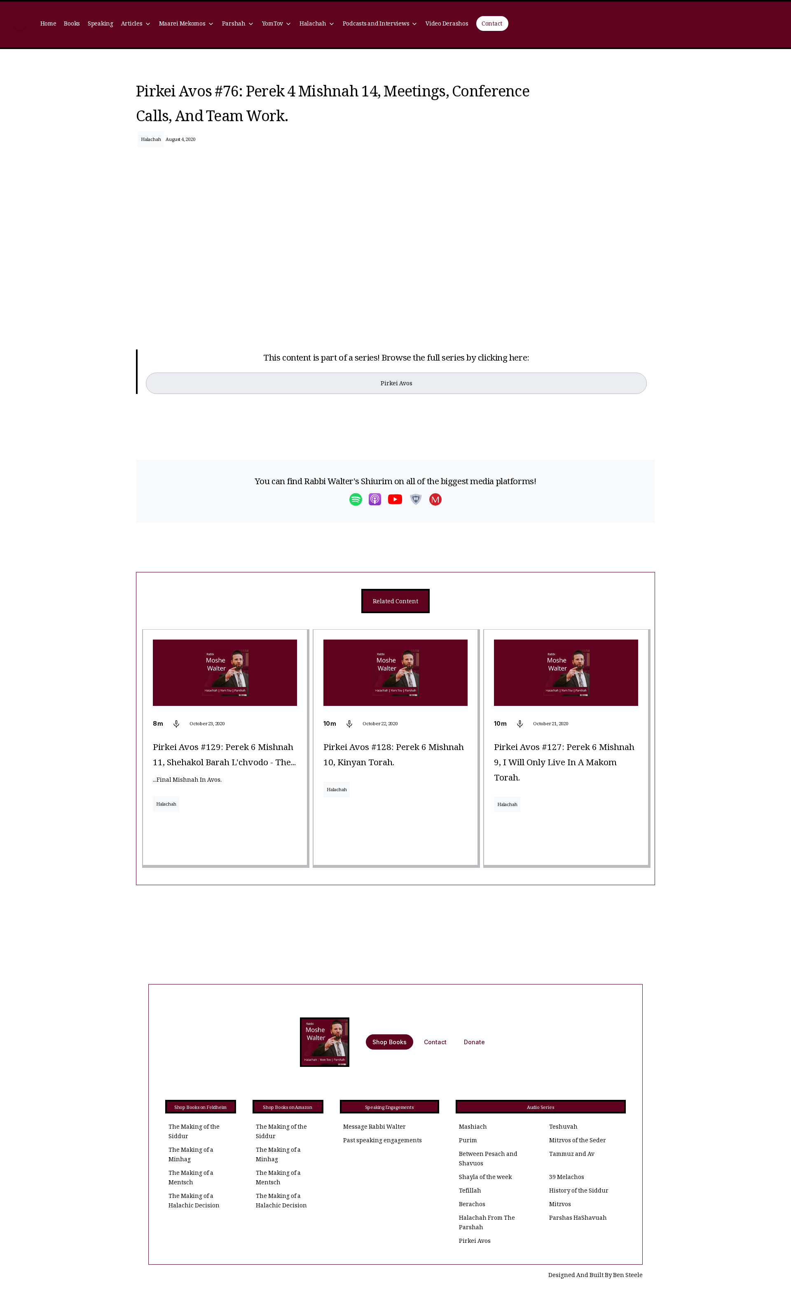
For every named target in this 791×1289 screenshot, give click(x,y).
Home (48, 24)
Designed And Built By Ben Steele (595, 1276)
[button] (136, 24)
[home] (19, 24)
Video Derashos (447, 24)
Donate (474, 1041)
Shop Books (389, 1041)
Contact (492, 24)
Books (72, 24)
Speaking (100, 24)
